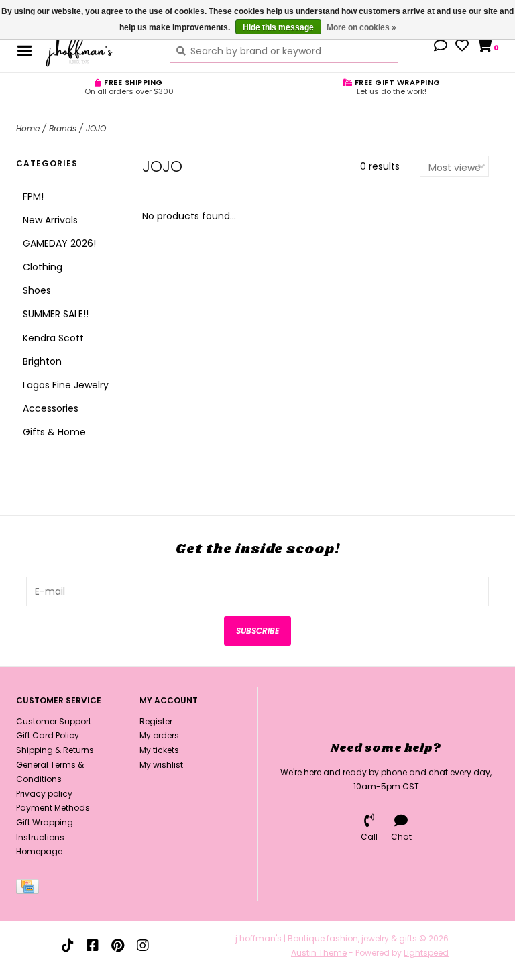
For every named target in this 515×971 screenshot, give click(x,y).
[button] (440, 47)
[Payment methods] (30, 889)
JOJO (96, 128)
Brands (62, 128)
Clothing (42, 267)
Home (28, 128)
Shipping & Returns (55, 750)
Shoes (37, 290)
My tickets (159, 750)
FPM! (33, 196)
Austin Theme (319, 952)
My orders (159, 735)
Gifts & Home (54, 432)
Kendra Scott (53, 338)
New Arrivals (50, 220)
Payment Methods (53, 807)
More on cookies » (361, 27)
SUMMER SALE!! (56, 314)
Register (155, 721)
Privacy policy (44, 793)
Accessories (50, 408)
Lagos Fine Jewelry (66, 385)
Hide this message (278, 27)
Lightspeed (426, 952)
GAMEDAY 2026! (59, 243)
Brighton (42, 361)
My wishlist (161, 764)
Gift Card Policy (47, 735)
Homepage (39, 851)
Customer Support (53, 721)
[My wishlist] (462, 47)
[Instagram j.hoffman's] (142, 945)
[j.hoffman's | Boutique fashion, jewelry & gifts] (98, 50)
